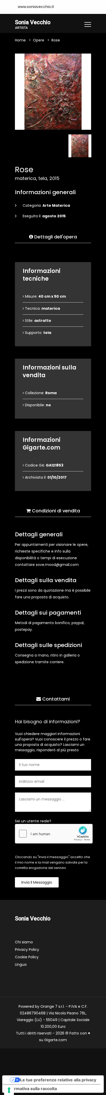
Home (20, 40)
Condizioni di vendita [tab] (55, 510)
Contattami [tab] (55, 699)
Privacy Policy (27, 949)
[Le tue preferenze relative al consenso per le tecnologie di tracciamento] (9, 1090)
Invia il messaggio (36, 882)
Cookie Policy (27, 957)
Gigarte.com (55, 1039)
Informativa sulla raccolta (31, 1088)
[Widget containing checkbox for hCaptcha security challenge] (54, 833)
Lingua (20, 964)
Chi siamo (24, 942)
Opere (38, 40)
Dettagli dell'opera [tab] (55, 237)
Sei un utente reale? (33, 821)
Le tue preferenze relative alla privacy (58, 1079)
